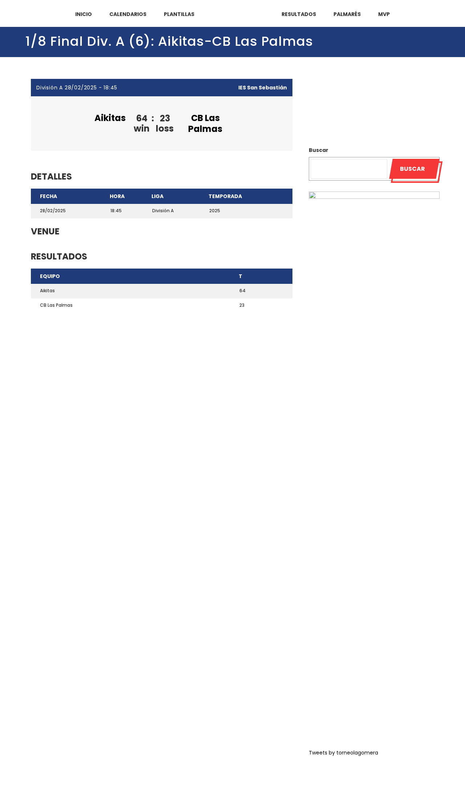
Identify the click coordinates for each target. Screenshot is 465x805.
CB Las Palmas (205, 123)
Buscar (318, 150)
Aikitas (110, 118)
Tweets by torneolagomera (343, 752)
